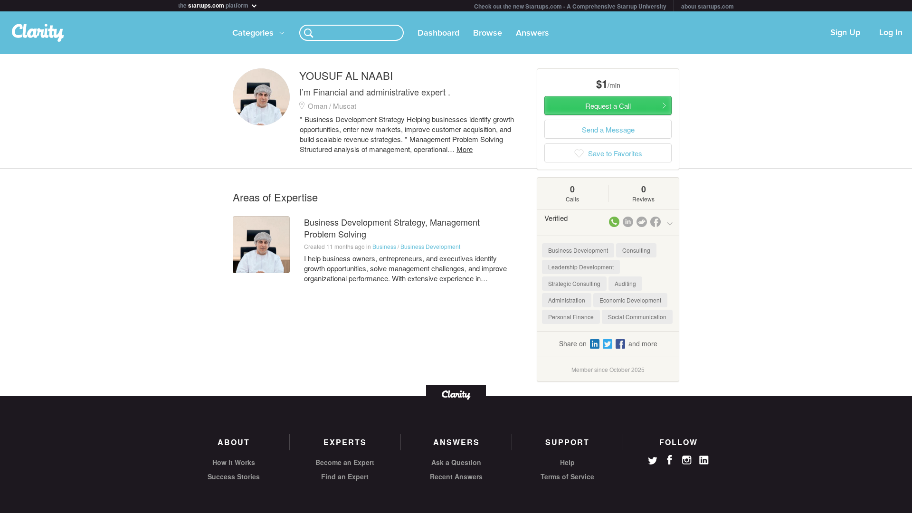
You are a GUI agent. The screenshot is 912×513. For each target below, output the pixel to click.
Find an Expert (345, 476)
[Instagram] (687, 460)
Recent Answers (456, 476)
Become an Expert (344, 462)
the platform (214, 4)
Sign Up (845, 32)
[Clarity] (456, 394)
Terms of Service (567, 476)
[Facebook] (669, 460)
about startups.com (707, 6)
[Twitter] (652, 461)
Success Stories (234, 476)
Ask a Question (456, 462)
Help (567, 462)
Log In (890, 32)
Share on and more (608, 343)
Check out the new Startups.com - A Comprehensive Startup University (570, 6)
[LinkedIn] (704, 460)
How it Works (233, 462)
